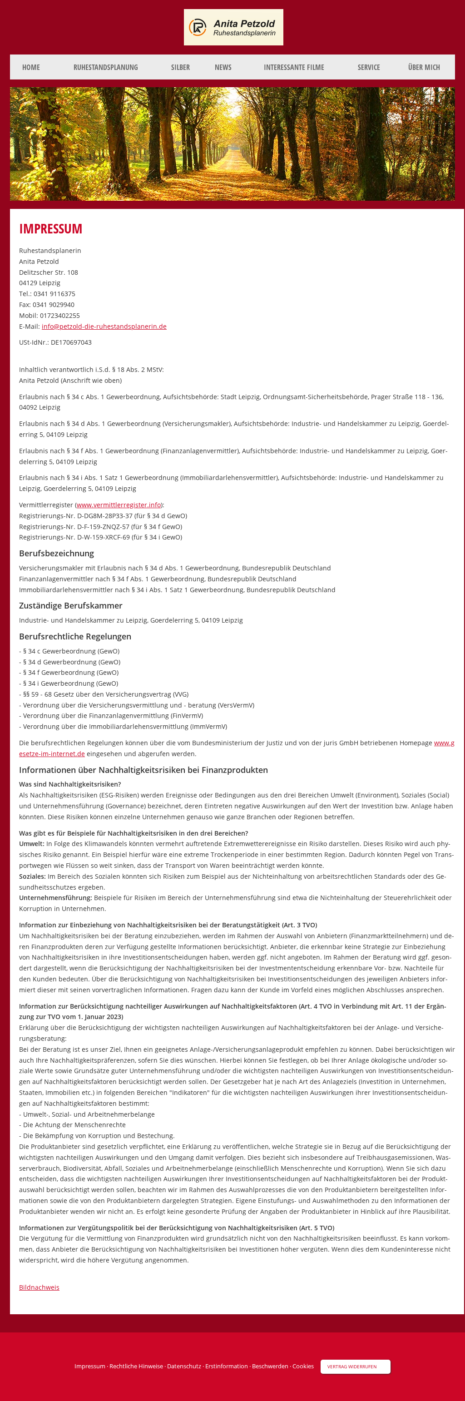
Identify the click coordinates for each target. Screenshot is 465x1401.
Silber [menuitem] (180, 67)
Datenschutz (184, 1366)
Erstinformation (226, 1366)
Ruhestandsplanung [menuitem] (106, 67)
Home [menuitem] (31, 67)
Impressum (89, 1366)
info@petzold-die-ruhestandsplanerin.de (104, 326)
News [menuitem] (223, 67)
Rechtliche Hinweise (136, 1366)
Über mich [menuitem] (424, 67)
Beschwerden (270, 1366)
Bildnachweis (39, 1287)
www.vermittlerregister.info (119, 504)
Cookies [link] (303, 1366)
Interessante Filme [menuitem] (294, 67)
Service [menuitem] (369, 67)
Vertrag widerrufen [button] (352, 1366)
